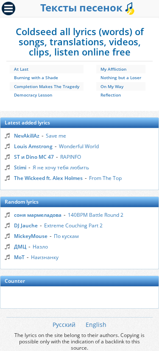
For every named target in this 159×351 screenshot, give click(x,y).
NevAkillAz (26, 135)
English (96, 325)
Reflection (110, 95)
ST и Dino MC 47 (34, 156)
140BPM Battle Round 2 (95, 214)
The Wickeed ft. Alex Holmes (48, 178)
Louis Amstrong (33, 146)
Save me (56, 135)
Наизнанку (45, 257)
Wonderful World (79, 146)
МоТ (19, 257)
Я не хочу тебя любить (61, 167)
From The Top (105, 178)
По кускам (66, 236)
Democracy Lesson (33, 95)
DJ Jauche (26, 225)
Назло (40, 246)
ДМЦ (20, 246)
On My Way (111, 86)
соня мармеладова (37, 214)
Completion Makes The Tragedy (46, 86)
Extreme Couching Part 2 (73, 225)
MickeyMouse (30, 236)
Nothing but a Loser (120, 77)
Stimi (20, 167)
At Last (21, 69)
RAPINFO (70, 156)
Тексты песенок (82, 7)
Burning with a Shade (36, 77)
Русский (64, 325)
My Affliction (113, 69)
